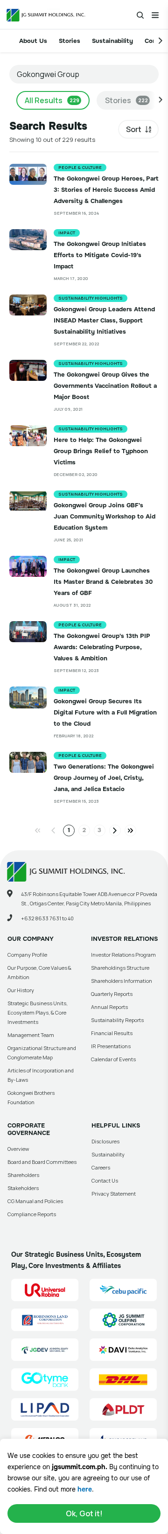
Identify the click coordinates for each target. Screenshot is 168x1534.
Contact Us (104, 1180)
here (84, 1489)
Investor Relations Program (123, 954)
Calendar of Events (113, 1059)
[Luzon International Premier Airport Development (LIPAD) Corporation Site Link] (44, 1409)
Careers (100, 1167)
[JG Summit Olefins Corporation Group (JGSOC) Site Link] (123, 1320)
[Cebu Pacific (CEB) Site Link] (123, 1290)
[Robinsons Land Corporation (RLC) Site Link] (44, 1320)
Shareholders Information (121, 980)
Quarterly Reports (112, 993)
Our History (20, 990)
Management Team (30, 1034)
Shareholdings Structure (120, 967)
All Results (52, 100)
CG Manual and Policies (35, 1201)
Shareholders (23, 1174)
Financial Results (112, 1033)
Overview (18, 1148)
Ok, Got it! (84, 1513)
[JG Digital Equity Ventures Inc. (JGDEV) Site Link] (44, 1349)
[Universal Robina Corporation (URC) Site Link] (44, 1290)
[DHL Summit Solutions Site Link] (123, 1379)
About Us (33, 41)
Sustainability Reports (117, 1019)
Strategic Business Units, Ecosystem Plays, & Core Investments (37, 1012)
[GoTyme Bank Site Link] (44, 1379)
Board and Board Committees (42, 1161)
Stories (69, 41)
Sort (133, 129)
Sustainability (112, 41)
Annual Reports (109, 1006)
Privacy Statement (113, 1193)
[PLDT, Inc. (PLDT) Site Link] (123, 1409)
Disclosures (105, 1141)
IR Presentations (111, 1046)
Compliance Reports (31, 1214)
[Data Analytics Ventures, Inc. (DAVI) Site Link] (123, 1349)
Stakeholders (23, 1187)
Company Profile (27, 954)
